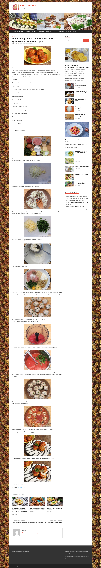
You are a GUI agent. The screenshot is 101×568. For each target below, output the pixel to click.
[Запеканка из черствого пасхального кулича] (69, 88)
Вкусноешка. (28, 5)
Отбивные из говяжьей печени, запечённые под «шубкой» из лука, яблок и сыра (19, 510)
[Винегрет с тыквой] (77, 136)
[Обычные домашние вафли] (69, 104)
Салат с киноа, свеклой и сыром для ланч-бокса (81, 182)
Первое (28, 31)
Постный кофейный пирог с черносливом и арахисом (37, 508)
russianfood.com (21, 487)
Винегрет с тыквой (72, 140)
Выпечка (68, 31)
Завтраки (41, 31)
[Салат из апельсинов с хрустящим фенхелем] (69, 156)
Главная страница (18, 31)
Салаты (48, 31)
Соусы (54, 31)
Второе (34, 31)
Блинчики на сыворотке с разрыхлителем (76, 196)
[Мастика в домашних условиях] (69, 111)
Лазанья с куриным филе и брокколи (75, 206)
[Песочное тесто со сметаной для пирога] (69, 119)
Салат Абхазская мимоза (81, 159)
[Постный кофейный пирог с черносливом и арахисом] (37, 506)
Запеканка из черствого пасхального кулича (81, 84)
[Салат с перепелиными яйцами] (69, 179)
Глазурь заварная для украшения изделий (81, 92)
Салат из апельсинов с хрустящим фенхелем (81, 152)
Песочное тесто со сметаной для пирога (80, 115)
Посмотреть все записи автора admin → (32, 532)
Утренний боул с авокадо (82, 166)
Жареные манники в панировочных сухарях (77, 209)
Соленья (61, 31)
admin (20, 43)
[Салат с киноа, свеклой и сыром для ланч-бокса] (69, 186)
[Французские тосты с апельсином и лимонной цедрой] (77, 62)
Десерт (75, 31)
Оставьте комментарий (28, 43)
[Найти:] (77, 40)
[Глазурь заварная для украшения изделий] (69, 96)
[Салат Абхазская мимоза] (69, 163)
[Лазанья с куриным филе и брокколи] (55, 506)
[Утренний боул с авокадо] (69, 171)
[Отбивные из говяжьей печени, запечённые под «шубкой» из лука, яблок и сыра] (20, 506)
